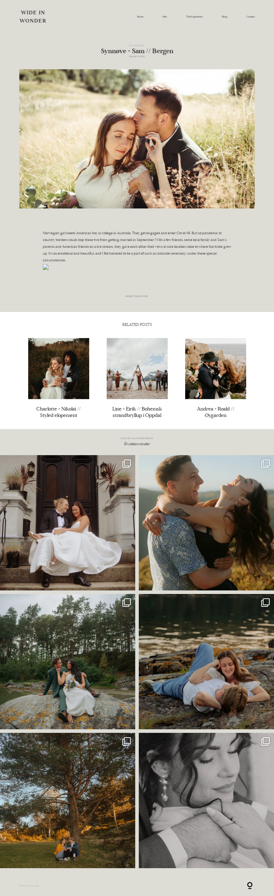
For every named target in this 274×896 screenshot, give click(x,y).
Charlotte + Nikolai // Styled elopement (58, 378)
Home (140, 16)
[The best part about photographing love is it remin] (67, 522)
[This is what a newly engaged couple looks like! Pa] (206, 522)
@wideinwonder (137, 444)
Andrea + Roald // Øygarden (215, 378)
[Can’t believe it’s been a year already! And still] (206, 800)
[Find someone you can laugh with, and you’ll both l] (67, 800)
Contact (251, 16)
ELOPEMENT (137, 45)
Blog (224, 16)
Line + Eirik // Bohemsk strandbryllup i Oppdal (137, 378)
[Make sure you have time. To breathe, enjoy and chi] (67, 661)
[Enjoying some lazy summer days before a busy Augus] (206, 661)
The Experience (194, 16)
